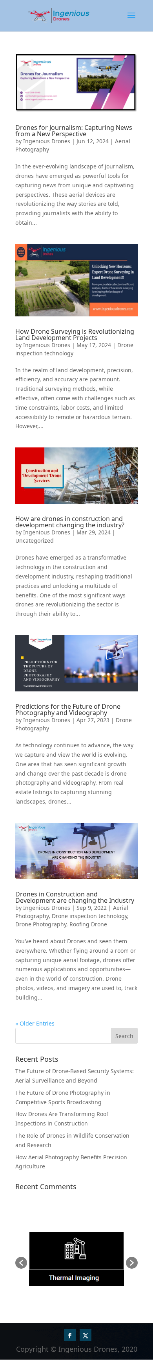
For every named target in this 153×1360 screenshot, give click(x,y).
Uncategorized (34, 540)
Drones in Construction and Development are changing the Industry (74, 897)
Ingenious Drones (46, 141)
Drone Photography (40, 924)
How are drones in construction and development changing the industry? (69, 521)
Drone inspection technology (89, 916)
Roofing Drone (88, 924)
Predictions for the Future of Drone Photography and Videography (67, 709)
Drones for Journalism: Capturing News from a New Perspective (73, 130)
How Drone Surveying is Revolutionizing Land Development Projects (74, 334)
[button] (21, 1263)
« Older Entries (35, 1023)
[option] (76, 1259)
